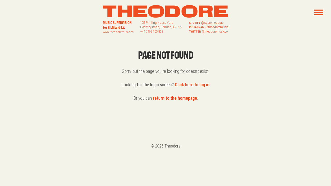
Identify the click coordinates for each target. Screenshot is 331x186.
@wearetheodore (212, 23)
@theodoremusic (216, 27)
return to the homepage (175, 98)
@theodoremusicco (215, 31)
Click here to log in (192, 84)
